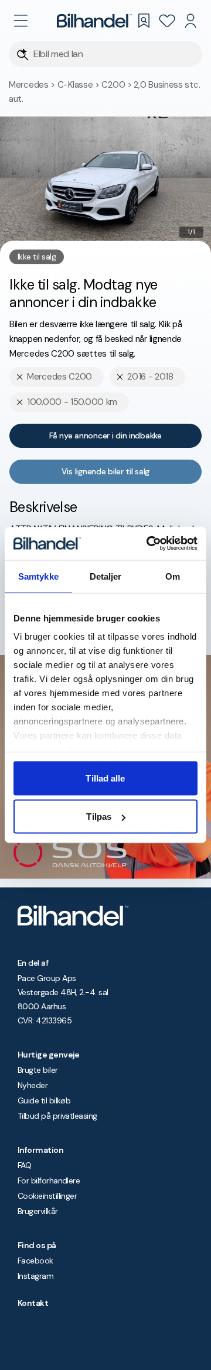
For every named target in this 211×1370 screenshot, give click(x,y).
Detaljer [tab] (106, 576)
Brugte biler (38, 1070)
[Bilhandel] (94, 21)
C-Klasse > (79, 85)
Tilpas (98, 817)
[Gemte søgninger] (143, 20)
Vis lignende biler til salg (105, 471)
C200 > (117, 85)
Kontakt (33, 1303)
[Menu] (20, 20)
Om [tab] (172, 576)
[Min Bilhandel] (190, 20)
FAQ (24, 1165)
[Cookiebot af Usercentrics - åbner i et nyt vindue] (149, 543)
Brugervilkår (38, 1211)
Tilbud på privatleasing (57, 1115)
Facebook (35, 1260)
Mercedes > (33, 85)
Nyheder (32, 1085)
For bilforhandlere (49, 1180)
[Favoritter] (167, 20)
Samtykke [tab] (38, 576)
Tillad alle (105, 778)
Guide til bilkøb (44, 1100)
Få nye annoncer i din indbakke (105, 435)
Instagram (35, 1276)
